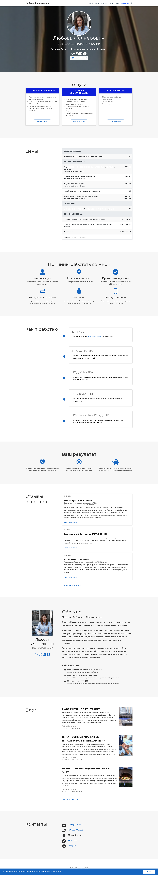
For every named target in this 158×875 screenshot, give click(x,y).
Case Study (76, 728)
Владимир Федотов (76, 559)
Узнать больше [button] (56, 871)
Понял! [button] (149, 871)
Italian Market (77, 760)
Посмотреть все (71, 585)
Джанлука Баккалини (78, 500)
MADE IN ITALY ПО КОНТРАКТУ (81, 709)
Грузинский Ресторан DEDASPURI (85, 534)
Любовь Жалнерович (37, 3)
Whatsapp (72, 840)
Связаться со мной (80, 58)
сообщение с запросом (95, 336)
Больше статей (70, 800)
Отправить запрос (42, 121)
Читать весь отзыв (70, 522)
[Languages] (131, 3)
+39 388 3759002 (75, 830)
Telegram (72, 846)
